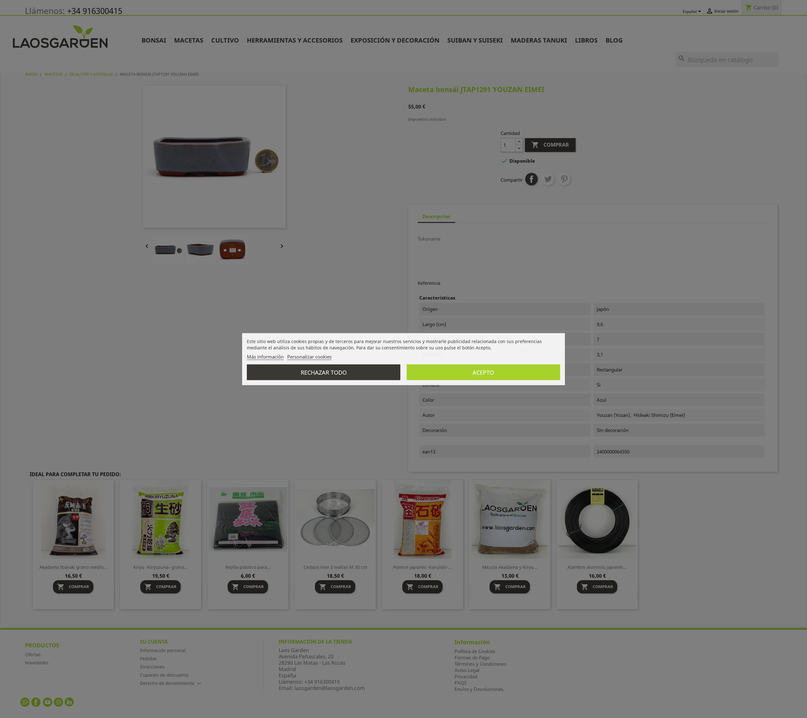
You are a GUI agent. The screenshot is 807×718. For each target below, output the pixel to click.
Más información (265, 356)
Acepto (483, 372)
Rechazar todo (324, 372)
